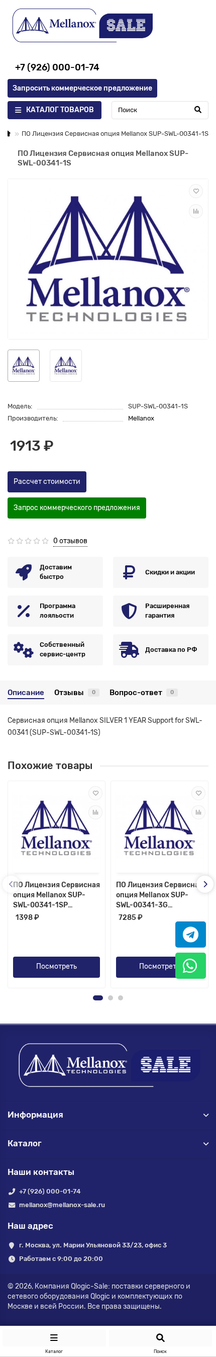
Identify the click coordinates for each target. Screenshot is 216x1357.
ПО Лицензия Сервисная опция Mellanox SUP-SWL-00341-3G (159, 895)
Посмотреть (56, 966)
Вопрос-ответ (142, 692)
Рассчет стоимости (47, 481)
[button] (98, 997)
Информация (35, 1115)
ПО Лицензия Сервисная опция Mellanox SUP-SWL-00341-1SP (56, 895)
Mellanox (141, 418)
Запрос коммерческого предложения (77, 507)
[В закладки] (196, 191)
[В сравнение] (196, 211)
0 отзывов (70, 541)
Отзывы (74, 692)
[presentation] (11, 884)
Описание (26, 692)
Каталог (25, 1143)
